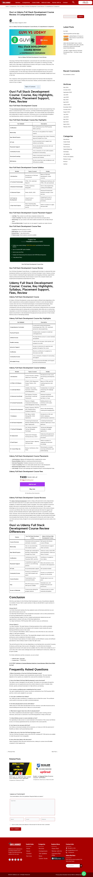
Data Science (43, 779)
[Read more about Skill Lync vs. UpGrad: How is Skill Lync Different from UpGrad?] (20, 769)
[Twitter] (15, 860)
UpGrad (65, 164)
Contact (65, 2)
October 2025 (67, 89)
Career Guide (36, 2)
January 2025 (66, 104)
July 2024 (65, 114)
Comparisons (26, 2)
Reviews (18, 2)
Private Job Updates (68, 156)
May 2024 (65, 119)
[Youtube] (21, 860)
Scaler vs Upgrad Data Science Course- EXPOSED (43, 776)
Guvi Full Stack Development (18, 109)
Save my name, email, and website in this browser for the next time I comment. (31, 824)
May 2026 (65, 87)
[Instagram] (13, 860)
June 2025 (66, 97)
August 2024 (66, 112)
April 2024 (66, 121)
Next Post (55, 751)
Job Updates (66, 154)
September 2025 (67, 92)
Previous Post (11, 751)
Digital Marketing (67, 149)
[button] (73, 2)
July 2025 (65, 94)
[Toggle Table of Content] (37, 87)
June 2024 (66, 117)
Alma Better (66, 139)
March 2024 (66, 124)
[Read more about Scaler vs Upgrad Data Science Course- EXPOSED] (44, 768)
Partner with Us (56, 2)
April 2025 (66, 102)
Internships (66, 151)
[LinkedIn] (18, 860)
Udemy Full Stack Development (19, 501)
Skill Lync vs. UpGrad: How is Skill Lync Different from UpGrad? (20, 777)
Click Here (22, 658)
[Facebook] (10, 860)
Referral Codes (46, 2)
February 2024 (67, 126)
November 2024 (67, 107)
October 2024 (67, 109)
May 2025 (65, 99)
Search (80, 16)
